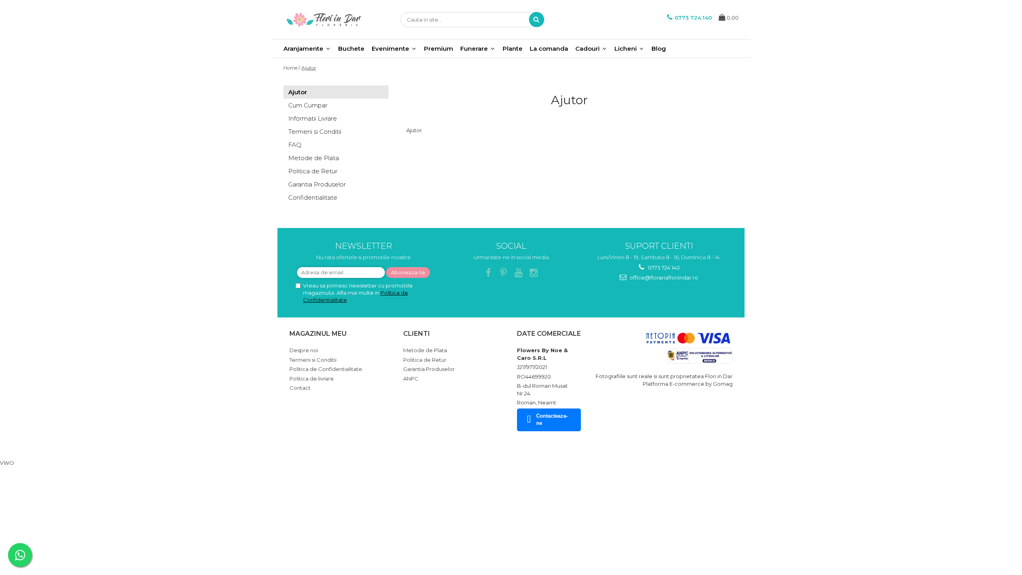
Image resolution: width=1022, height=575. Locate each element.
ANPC (410, 378)
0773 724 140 (663, 267)
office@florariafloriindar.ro (663, 277)
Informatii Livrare (312, 118)
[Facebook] (488, 273)
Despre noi (303, 350)
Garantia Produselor (317, 184)
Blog (659, 48)
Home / (291, 68)
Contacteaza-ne (552, 419)
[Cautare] (536, 19)
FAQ (294, 145)
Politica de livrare (311, 378)
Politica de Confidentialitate (325, 369)
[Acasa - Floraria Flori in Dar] (323, 19)
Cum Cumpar (307, 105)
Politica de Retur (312, 171)
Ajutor (308, 68)
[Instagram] (534, 273)
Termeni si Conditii (314, 131)
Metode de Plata (313, 158)
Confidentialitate (312, 197)
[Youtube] (519, 273)
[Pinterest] (504, 273)
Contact (300, 388)
